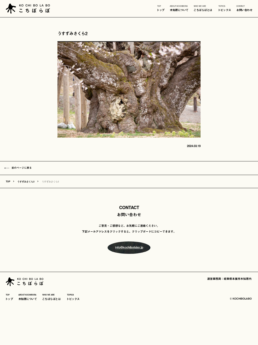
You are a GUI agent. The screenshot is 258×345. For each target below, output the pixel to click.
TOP (8, 181)
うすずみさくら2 (26, 181)
